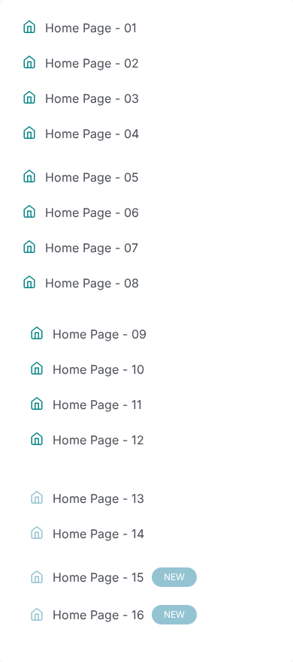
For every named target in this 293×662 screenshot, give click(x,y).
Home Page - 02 (92, 63)
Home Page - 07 (91, 247)
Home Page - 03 (92, 98)
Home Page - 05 (92, 177)
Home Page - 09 (99, 334)
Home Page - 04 (92, 133)
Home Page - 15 (119, 577)
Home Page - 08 (92, 282)
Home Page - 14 (98, 533)
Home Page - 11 (97, 404)
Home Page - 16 (119, 614)
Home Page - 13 (98, 498)
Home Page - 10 (98, 369)
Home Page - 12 (98, 439)
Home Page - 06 (92, 212)
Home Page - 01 (91, 27)
